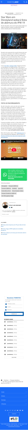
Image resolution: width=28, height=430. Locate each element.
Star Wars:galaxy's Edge (7, 196)
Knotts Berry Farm (6, 191)
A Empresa (3, 404)
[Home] (1, 380)
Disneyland (4, 186)
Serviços (3, 396)
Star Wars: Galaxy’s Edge (10, 65)
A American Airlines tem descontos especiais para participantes (13, 136)
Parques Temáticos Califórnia (9, 193)
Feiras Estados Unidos (17, 191)
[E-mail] (11, 207)
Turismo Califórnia (6, 188)
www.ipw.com (20, 133)
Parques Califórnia (13, 186)
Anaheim (14, 188)
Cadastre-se (14, 313)
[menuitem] (14, 391)
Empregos (3, 400)
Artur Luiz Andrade (9, 13)
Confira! (13, 211)
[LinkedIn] (9, 207)
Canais (2, 392)
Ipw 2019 (20, 188)
